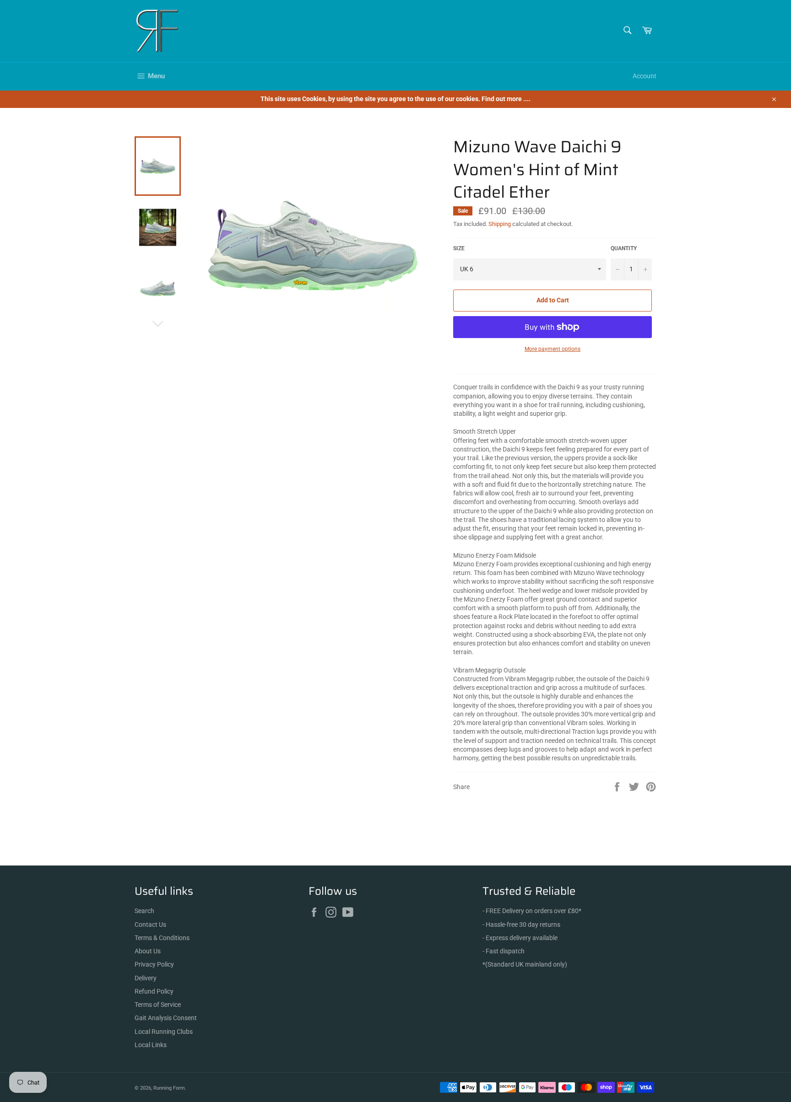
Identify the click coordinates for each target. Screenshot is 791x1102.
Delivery (146, 978)
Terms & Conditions (162, 937)
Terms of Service (158, 1004)
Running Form (169, 1088)
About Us (148, 951)
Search (144, 910)
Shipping (499, 223)
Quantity (624, 248)
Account (644, 76)
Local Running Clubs (164, 1031)
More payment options (552, 349)
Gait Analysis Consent (166, 1017)
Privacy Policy (154, 964)
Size (459, 248)
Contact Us (150, 924)
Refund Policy (154, 991)
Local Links (151, 1044)
